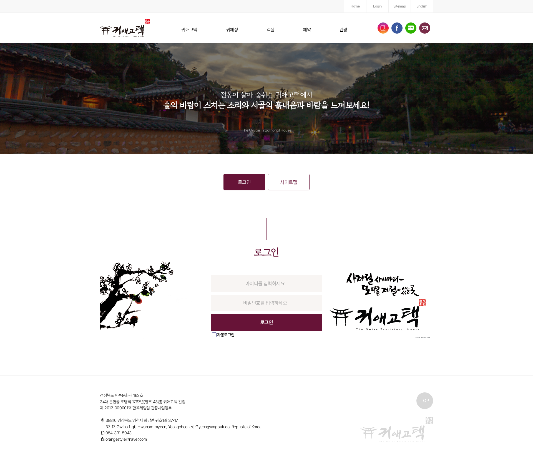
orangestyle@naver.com (126, 439)
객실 (270, 29)
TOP (425, 400)
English (421, 6)
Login (377, 6)
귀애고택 (189, 29)
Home (355, 6)
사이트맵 (288, 182)
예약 (307, 29)
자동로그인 (226, 334)
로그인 (244, 182)
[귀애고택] (125, 28)
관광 (344, 29)
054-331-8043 (118, 432)
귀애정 (232, 29)
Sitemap (399, 6)
